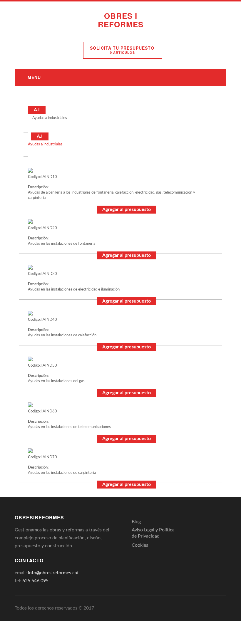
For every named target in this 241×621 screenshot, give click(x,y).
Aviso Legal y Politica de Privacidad (153, 533)
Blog (136, 521)
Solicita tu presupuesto (122, 50)
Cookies (140, 545)
